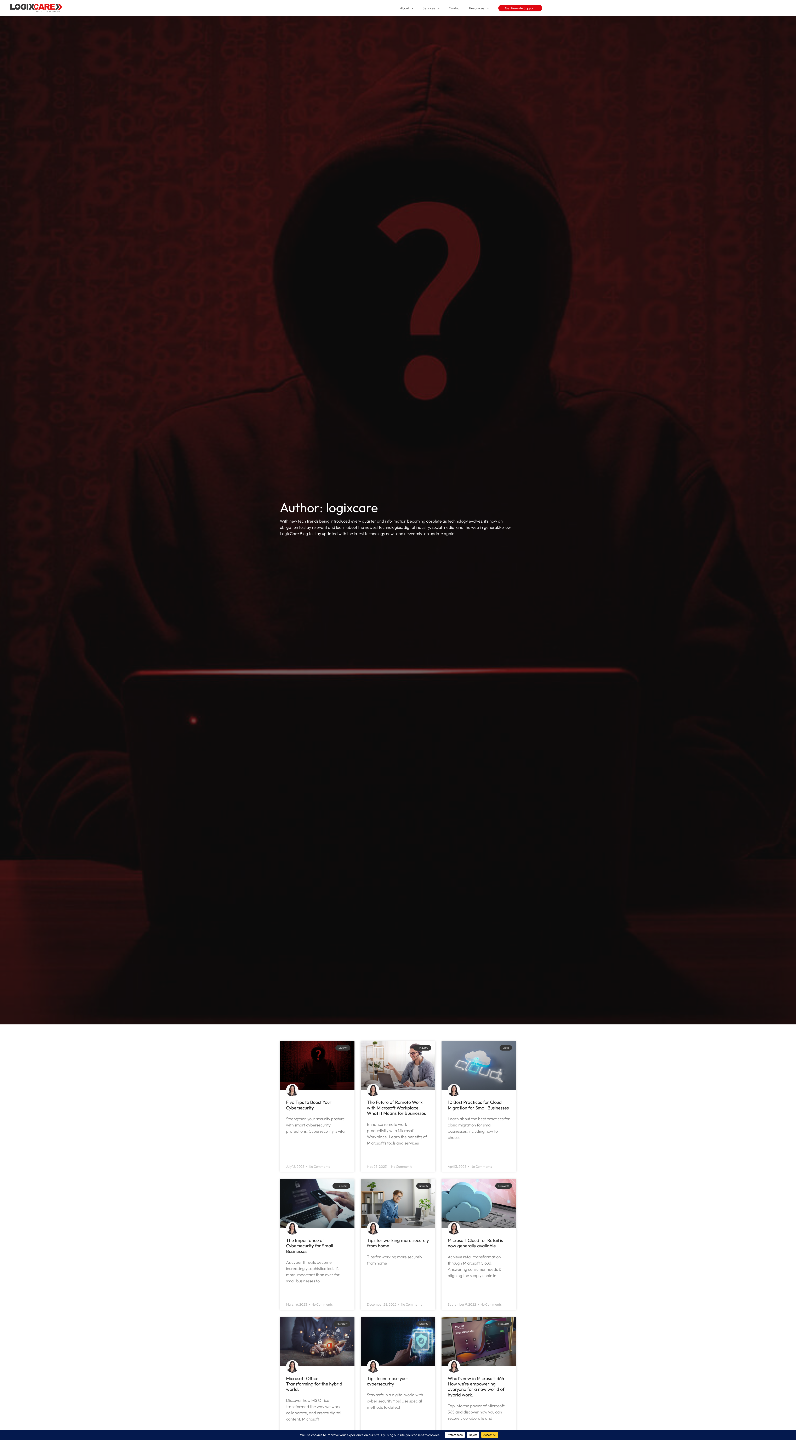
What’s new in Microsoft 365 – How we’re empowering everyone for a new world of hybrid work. (478, 1387)
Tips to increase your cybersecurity (387, 1381)
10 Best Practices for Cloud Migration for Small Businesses (478, 1104)
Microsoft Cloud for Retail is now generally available (475, 1243)
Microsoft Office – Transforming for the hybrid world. (314, 1384)
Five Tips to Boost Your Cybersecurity (308, 1104)
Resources (476, 8)
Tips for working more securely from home (398, 1243)
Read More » (298, 1142)
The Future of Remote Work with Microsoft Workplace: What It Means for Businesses (396, 1107)
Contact (455, 8)
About (404, 8)
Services (429, 8)
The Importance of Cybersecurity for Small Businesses (309, 1245)
